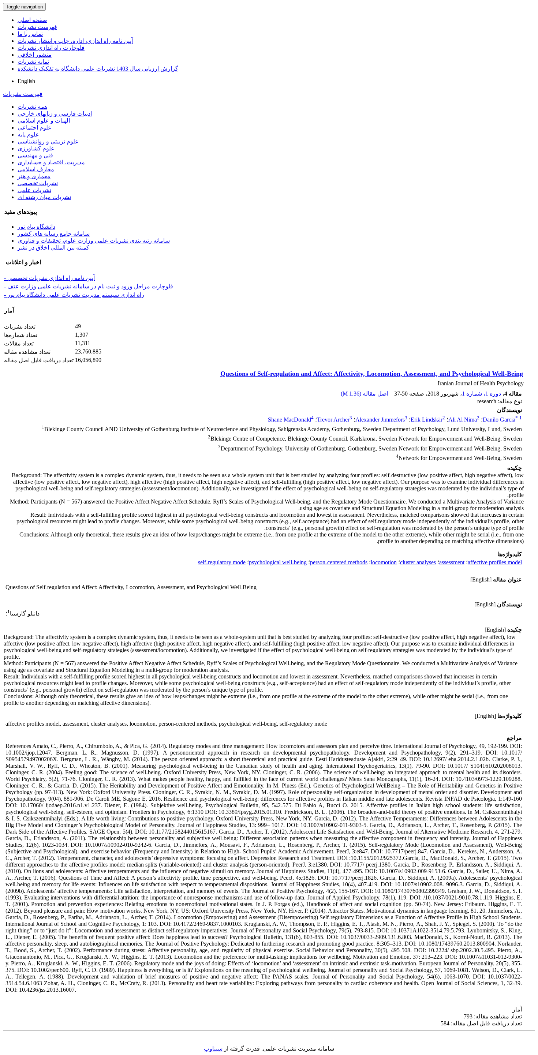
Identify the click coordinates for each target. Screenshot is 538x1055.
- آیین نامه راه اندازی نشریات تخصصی (49, 278)
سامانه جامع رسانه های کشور (54, 234)
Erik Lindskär (426, 419)
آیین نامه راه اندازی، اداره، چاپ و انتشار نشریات (75, 41)
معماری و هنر (34, 176)
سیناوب (213, 1048)
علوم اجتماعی (35, 127)
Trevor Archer (333, 419)
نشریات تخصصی (38, 183)
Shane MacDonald (289, 419)
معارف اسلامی (36, 169)
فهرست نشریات (37, 27)
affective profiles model (495, 562)
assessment (451, 562)
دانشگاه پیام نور (36, 227)
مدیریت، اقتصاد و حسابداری (51, 162)
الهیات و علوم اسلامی (44, 120)
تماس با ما (30, 34)
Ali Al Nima (462, 419)
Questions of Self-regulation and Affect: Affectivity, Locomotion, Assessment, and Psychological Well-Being (371, 373)
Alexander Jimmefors (380, 419)
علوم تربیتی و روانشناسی (48, 141)
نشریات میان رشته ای (44, 197)
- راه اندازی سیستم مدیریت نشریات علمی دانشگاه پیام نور (74, 295)
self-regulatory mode (222, 562)
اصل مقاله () (365, 393)
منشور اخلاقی (35, 55)
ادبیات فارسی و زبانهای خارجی (55, 114)
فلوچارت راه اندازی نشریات (51, 48)
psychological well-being (278, 562)
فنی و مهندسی (35, 155)
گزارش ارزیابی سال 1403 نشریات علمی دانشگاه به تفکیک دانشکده (98, 69)
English (26, 81)
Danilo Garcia (500, 419)
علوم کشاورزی (36, 148)
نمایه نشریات (33, 62)
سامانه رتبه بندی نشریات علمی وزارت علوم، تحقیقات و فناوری (94, 240)
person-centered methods (338, 562)
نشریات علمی (34, 190)
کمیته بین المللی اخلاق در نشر (53, 247)
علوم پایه (28, 134)
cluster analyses (418, 562)
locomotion (384, 562)
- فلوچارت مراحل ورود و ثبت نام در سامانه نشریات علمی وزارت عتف (88, 286)
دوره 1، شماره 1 (481, 393)
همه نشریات (32, 107)
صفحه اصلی (32, 20)
